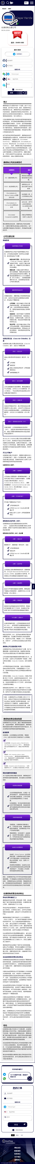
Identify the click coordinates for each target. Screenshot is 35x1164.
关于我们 (17, 1157)
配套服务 (17, 1151)
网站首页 (17, 1148)
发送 (16, 1124)
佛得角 (17, 1135)
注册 (22, 1135)
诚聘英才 (17, 1160)
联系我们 (17, 1154)
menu (33, 586)
